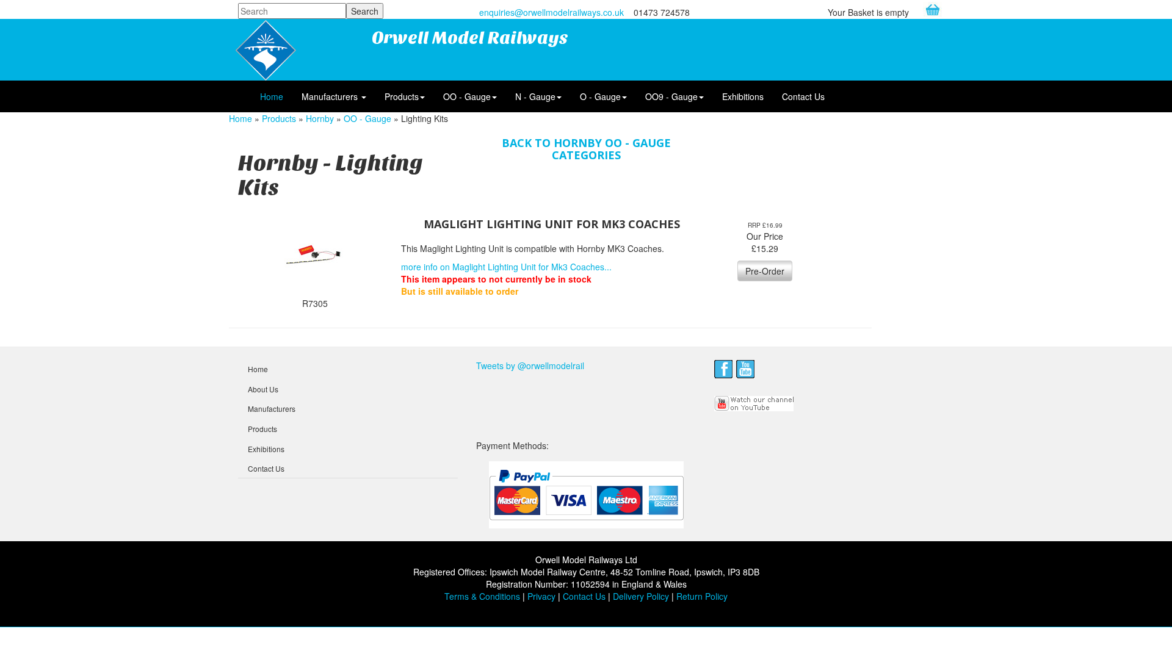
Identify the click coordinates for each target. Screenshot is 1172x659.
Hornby (320, 118)
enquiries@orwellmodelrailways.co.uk (551, 12)
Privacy (541, 596)
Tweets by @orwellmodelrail (530, 365)
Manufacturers (331, 96)
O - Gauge (600, 96)
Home (271, 96)
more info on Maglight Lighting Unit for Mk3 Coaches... (506, 267)
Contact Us (803, 96)
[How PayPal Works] (586, 494)
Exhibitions (743, 96)
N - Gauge (535, 96)
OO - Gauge (467, 96)
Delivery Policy (641, 596)
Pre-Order (764, 271)
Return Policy (702, 596)
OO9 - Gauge (671, 96)
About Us (263, 389)
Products (402, 96)
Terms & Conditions (482, 596)
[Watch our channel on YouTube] (754, 402)
